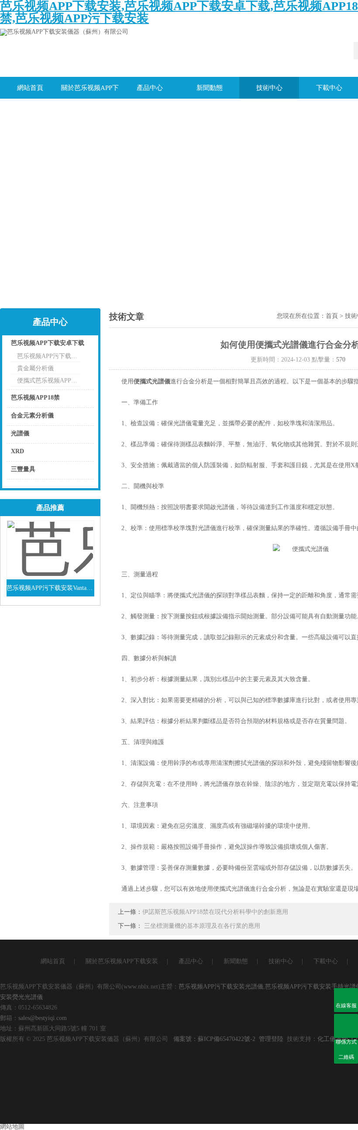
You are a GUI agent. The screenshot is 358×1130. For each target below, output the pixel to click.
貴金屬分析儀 (35, 368)
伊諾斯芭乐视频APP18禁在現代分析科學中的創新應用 (215, 912)
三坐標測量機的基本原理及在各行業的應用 (202, 926)
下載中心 (325, 961)
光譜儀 (20, 433)
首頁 (332, 316)
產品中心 (150, 87)
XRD (17, 451)
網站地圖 (12, 1126)
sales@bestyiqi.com (42, 1018)
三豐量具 (23, 469)
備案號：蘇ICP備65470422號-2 (214, 1039)
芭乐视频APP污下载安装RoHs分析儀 (49, 356)
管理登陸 (271, 1039)
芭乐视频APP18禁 (35, 397)
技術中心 (269, 87)
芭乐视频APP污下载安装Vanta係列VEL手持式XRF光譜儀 (50, 588)
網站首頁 (30, 87)
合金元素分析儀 (32, 415)
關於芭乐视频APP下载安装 (90, 91)
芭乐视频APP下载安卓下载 (47, 343)
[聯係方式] (346, 1026)
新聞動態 (209, 87)
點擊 (76, 345)
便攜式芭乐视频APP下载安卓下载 (49, 380)
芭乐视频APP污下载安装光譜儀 (221, 986)
